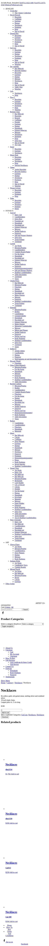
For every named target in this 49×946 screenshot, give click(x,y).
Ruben (12, 421)
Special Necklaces (21, 165)
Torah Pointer (19, 240)
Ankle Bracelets (20, 169)
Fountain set (19, 221)
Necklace (18, 205)
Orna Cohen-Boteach (17, 365)
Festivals (8, 669)
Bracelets (18, 17)
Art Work (18, 246)
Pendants (18, 27)
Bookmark (18, 481)
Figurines (18, 287)
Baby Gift (18, 215)
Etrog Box (18, 219)
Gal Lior (13, 48)
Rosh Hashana (20, 338)
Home (3, 683)
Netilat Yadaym (20, 231)
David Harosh (15, 15)
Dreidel (17, 122)
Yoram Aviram (15, 188)
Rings (17, 209)
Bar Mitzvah (19, 68)
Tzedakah (18, 242)
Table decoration (21, 275)
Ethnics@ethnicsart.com (13, 5)
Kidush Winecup (21, 130)
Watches (18, 64)
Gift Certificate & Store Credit (21, 662)
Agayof (12, 213)
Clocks (17, 437)
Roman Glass (15, 112)
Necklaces (18, 25)
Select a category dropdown (11, 624)
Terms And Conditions (9, 934)
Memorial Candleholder (23, 326)
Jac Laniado (14, 66)
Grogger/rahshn (20, 316)
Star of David (19, 31)
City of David (19, 485)
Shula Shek (14, 155)
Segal (12, 147)
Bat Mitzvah (19, 283)
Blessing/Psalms (20, 248)
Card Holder (19, 483)
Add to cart (5, 712)
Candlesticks (19, 353)
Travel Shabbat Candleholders (25, 518)
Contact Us (9, 666)
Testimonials (9, 677)
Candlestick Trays (21, 565)
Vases (17, 279)
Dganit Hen (14, 33)
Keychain (18, 497)
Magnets (18, 499)
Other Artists (10, 584)
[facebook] (3, 614)
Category (10, 683)
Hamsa (17, 23)
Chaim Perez (14, 281)
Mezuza (17, 79)
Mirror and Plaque (21, 330)
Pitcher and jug (20, 336)
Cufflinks (18, 19)
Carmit (12, 244)
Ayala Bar (13, 11)
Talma (12, 167)
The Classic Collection (23, 13)
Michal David (15, 569)
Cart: (2, 607)
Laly (11, 91)
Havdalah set (19, 225)
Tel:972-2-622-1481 (26, 3)
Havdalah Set (19, 402)
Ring (16, 29)
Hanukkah (18, 128)
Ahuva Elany (15, 545)
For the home (19, 254)
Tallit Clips (18, 87)
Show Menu (5, 681)
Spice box (18, 141)
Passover (18, 233)
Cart (11, 652)
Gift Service (14, 664)
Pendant (17, 207)
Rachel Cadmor (15, 384)
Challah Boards (20, 567)
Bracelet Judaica (20, 71)
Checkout (8, 650)
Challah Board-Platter (22, 252)
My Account (14, 654)
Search (25, 609)
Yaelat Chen (14, 468)
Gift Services (10, 660)
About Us (9, 648)
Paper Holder (19, 503)
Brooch (17, 118)
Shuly (12, 433)
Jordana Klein (15, 561)
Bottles (17, 312)
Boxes (17, 577)
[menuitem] (26, 648)
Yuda (12, 198)
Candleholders (20, 217)
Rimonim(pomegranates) (23, 268)
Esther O (13, 349)
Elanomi (13, 308)
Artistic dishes (20, 351)
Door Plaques (19, 441)
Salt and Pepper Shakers (23, 235)
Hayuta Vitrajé (15, 361)
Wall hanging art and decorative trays (28, 359)
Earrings (18, 21)
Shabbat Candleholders (23, 273)
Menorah (18, 431)
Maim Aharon (20, 295)
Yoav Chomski (15, 520)
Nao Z (12, 97)
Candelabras (19, 314)
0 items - (8, 607)
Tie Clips (18, 145)
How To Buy (10, 658)
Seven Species (20, 464)
